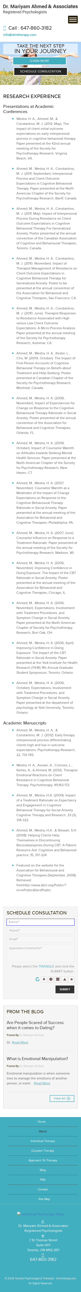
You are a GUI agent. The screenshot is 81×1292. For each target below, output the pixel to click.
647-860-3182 (36, 28)
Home (42, 1122)
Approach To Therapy (43, 1160)
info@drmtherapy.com (19, 35)
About (43, 1131)
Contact (43, 1189)
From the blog (25, 1012)
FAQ (43, 1180)
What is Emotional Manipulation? (37, 1058)
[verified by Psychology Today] (40, 1214)
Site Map (44, 1199)
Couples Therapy (42, 1151)
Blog (43, 1170)
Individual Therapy (43, 1141)
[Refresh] (37, 979)
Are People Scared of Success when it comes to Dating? (35, 1025)
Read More (20, 1043)
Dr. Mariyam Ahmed (31, 1035)
